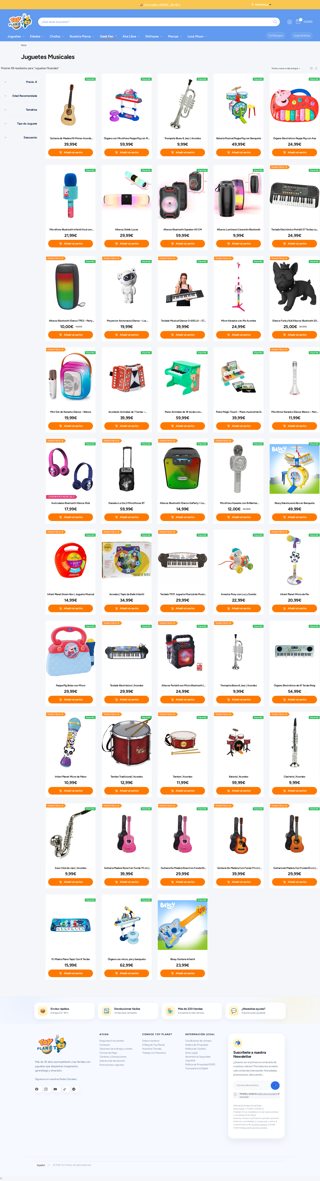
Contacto (104, 1044)
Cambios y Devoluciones (113, 1056)
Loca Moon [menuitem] (196, 36)
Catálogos (275, 35)
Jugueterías (301, 35)
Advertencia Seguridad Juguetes (197, 1058)
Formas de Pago (108, 1052)
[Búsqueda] (275, 22)
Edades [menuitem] (35, 36)
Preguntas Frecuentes (111, 1040)
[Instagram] (48, 1089)
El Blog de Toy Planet (153, 1044)
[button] (311, 68)
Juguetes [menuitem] (14, 36)
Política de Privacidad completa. (253, 1128)
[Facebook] (38, 1089)
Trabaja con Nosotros (154, 1052)
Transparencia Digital (196, 1068)
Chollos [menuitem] (55, 36)
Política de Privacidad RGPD (200, 1064)
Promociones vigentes (111, 1064)
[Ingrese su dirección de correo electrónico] (275, 1085)
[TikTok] (66, 1089)
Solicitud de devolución (112, 1060)
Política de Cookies (195, 1048)
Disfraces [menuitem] (152, 36)
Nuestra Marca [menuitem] (80, 36)
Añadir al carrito (73, 152)
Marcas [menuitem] (173, 36)
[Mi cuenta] (289, 22)
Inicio (23, 45)
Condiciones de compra (198, 1040)
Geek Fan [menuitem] (106, 36)
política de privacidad (266, 1094)
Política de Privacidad (196, 1044)
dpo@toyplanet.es (259, 1124)
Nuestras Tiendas (152, 1048)
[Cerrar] (1, 1178)
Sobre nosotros (150, 1040)
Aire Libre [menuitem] (129, 36)
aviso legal (244, 1097)
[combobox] (159, 22)
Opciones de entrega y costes (116, 1048)
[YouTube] (57, 1089)
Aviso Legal (191, 1052)
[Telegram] (75, 1089)
